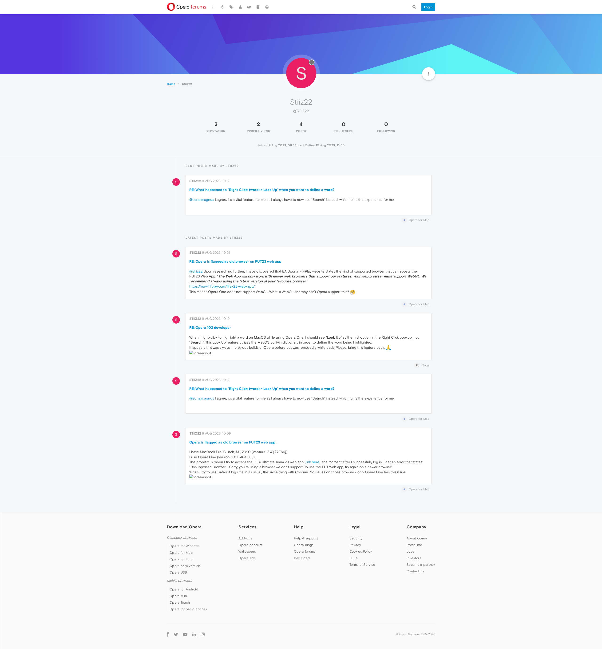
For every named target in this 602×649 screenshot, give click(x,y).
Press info (414, 545)
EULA (353, 558)
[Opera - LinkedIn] (194, 634)
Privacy (355, 545)
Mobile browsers (179, 581)
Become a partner (421, 564)
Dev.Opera (302, 558)
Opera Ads (247, 558)
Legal (355, 526)
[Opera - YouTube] (185, 634)
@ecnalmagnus (201, 200)
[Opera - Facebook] (168, 634)
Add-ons (245, 538)
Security (355, 538)
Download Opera (184, 526)
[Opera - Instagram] (202, 634)
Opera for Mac (181, 552)
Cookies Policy (360, 551)
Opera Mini (178, 596)
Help (298, 526)
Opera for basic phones (188, 609)
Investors (414, 558)
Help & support (306, 538)
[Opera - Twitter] (175, 634)
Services (247, 526)
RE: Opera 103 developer (210, 327)
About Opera (417, 538)
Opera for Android (184, 589)
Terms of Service (362, 564)
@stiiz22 (196, 271)
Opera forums (305, 551)
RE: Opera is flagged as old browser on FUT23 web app (235, 261)
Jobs (410, 551)
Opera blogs (303, 545)
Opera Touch (180, 602)
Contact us (415, 571)
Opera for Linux (182, 559)
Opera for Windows (185, 546)
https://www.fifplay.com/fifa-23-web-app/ (222, 286)
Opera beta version (185, 566)
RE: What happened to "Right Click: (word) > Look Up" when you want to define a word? (261, 190)
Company (416, 526)
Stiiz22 (195, 181)
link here (312, 462)
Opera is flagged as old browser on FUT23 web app (232, 442)
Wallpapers (247, 551)
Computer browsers (182, 538)
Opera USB (178, 572)
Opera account (250, 545)
